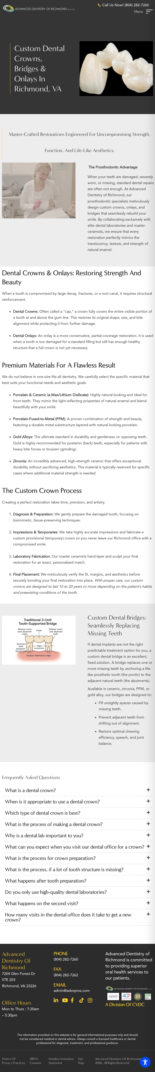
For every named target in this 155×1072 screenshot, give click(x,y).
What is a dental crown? (30, 790)
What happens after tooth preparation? (45, 881)
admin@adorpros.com (72, 990)
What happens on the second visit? (41, 903)
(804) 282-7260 (66, 959)
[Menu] (149, 11)
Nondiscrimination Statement (60, 1061)
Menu (138, 11)
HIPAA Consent (35, 1061)
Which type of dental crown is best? (42, 813)
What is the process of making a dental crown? (54, 824)
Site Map (81, 1061)
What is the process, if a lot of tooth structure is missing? (64, 869)
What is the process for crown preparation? (50, 858)
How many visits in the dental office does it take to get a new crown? (68, 917)
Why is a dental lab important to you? (44, 836)
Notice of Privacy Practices (13, 1061)
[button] (77, 790)
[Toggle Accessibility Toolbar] (145, 1062)
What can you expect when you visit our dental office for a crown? (74, 847)
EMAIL (60, 985)
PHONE (61, 953)
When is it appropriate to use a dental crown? (52, 802)
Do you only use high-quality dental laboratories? (56, 892)
